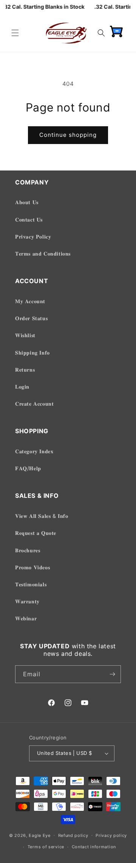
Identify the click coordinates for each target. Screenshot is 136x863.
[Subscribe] (112, 674)
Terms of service (46, 846)
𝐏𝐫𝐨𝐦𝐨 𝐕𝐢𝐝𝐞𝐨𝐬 (32, 567)
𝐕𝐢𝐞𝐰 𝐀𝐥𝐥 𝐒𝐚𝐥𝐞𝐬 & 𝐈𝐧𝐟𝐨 (41, 516)
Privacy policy (111, 835)
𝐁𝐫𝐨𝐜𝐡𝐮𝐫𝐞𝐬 (27, 550)
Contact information (94, 846)
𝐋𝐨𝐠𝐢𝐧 (22, 386)
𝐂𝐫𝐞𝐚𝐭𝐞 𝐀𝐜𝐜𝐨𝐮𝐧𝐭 (34, 403)
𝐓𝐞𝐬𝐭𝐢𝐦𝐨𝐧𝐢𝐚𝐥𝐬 (30, 584)
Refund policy (73, 835)
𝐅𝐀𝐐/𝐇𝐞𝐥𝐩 (28, 468)
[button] (15, 33)
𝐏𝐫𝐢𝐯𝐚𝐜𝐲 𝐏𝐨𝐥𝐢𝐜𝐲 (33, 236)
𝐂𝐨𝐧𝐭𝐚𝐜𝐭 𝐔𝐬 (29, 219)
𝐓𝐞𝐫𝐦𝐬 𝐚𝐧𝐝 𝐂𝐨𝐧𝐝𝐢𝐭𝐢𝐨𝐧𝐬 (43, 253)
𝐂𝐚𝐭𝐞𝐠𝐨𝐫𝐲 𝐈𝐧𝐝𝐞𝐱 (34, 451)
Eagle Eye (39, 835)
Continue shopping (68, 134)
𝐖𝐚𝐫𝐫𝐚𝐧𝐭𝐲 (27, 601)
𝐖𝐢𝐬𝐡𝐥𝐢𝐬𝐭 (25, 335)
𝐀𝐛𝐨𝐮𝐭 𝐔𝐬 (27, 202)
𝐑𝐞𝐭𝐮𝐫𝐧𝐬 (25, 369)
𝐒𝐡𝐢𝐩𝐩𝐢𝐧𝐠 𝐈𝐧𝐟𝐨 (32, 352)
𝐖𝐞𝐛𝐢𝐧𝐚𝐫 (26, 618)
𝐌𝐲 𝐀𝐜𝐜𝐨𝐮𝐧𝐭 (30, 301)
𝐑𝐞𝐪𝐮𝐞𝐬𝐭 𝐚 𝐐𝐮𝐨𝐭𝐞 (35, 533)
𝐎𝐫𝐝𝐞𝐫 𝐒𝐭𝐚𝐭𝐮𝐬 (31, 318)
